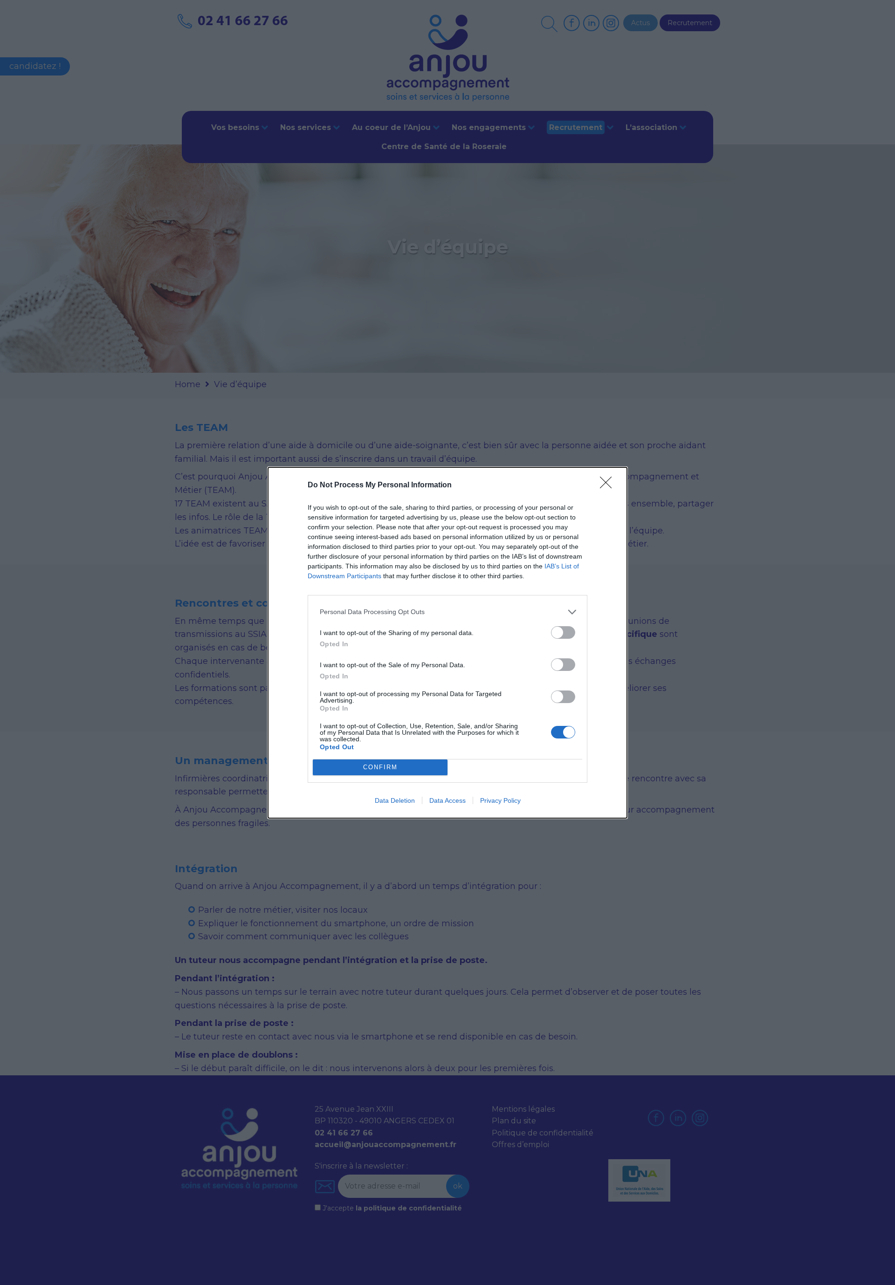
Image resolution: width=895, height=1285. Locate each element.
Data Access (447, 800)
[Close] (609, 485)
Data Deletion (395, 800)
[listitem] (447, 612)
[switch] (563, 632)
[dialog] (447, 642)
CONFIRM (380, 767)
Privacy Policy (500, 800)
